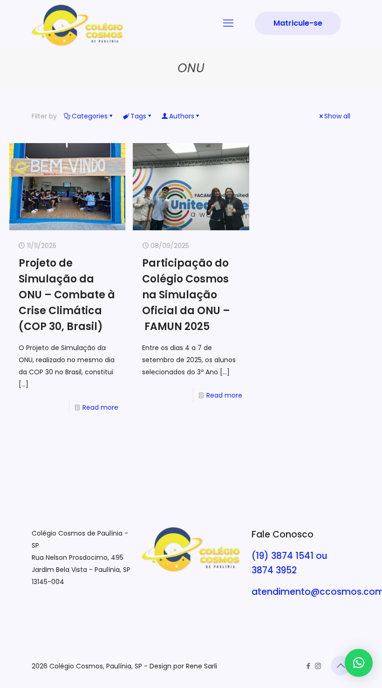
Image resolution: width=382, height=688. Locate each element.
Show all (337, 116)
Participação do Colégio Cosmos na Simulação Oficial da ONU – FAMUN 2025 (186, 295)
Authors (181, 116)
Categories (90, 116)
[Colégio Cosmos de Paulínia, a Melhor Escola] (77, 25)
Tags (138, 116)
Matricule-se (297, 23)
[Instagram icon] (317, 666)
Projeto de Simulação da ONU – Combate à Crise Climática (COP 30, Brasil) (67, 295)
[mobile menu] (228, 23)
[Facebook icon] (308, 666)
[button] (359, 663)
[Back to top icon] (340, 665)
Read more (100, 407)
